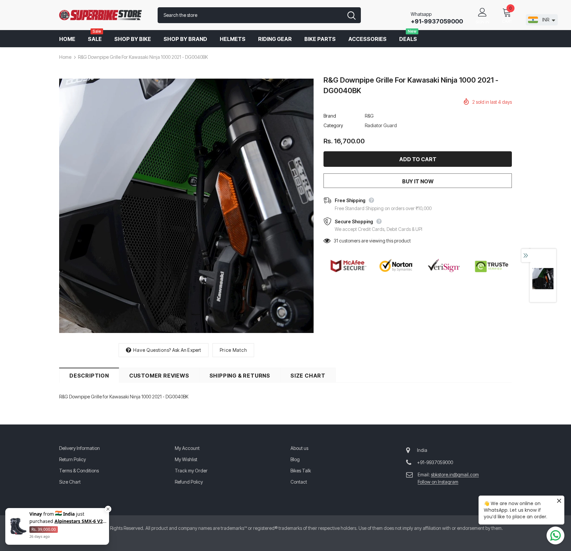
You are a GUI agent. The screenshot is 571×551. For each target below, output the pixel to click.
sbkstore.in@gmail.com (455, 474)
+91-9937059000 (437, 21)
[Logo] (103, 15)
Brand (330, 116)
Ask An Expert (186, 350)
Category (333, 125)
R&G (369, 116)
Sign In (482, 21)
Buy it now (418, 181)
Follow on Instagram (438, 482)
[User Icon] (482, 12)
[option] (186, 206)
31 (336, 240)
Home (65, 57)
